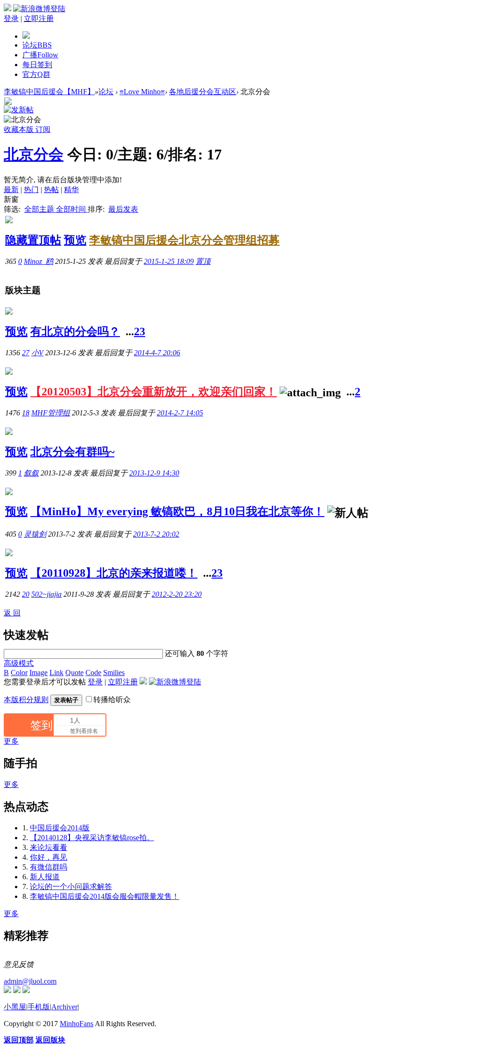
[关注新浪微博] (17, 990)
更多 (11, 741)
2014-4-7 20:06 (157, 353)
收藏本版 (19, 129)
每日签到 (37, 65)
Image (38, 672)
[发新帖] (19, 110)
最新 (11, 189)
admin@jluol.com (30, 981)
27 (25, 353)
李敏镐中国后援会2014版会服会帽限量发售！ (104, 896)
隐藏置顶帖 (33, 240)
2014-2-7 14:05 (180, 413)
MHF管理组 (50, 413)
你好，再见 (48, 857)
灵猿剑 (35, 534)
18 (25, 413)
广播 (40, 55)
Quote (74, 672)
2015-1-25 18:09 (169, 261)
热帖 (51, 189)
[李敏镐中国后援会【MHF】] (26, 36)
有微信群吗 (48, 867)
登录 (11, 18)
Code (93, 672)
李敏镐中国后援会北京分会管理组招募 (184, 240)
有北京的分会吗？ (75, 331)
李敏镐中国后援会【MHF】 (49, 92)
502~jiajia (46, 594)
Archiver (64, 1007)
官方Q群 (36, 74)
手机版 (39, 1007)
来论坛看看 (48, 847)
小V (37, 353)
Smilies (114, 672)
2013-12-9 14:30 (154, 473)
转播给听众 (112, 700)
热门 (31, 189)
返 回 (12, 613)
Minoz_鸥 (38, 261)
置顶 (203, 261)
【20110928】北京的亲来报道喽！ (113, 573)
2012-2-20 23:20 (177, 594)
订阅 (42, 129)
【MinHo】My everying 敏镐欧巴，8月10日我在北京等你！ (177, 511)
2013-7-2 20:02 (156, 534)
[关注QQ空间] (26, 990)
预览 (75, 240)
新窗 (11, 199)
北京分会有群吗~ (72, 452)
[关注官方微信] (7, 990)
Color (19, 672)
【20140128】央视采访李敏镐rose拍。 (92, 838)
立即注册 (39, 18)
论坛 (37, 45)
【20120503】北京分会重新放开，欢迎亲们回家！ (153, 392)
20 (25, 594)
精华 (71, 189)
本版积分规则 (26, 700)
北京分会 (33, 154)
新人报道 (45, 877)
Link (56, 672)
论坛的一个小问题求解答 (71, 886)
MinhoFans (76, 1024)
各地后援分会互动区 (202, 92)
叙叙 (31, 473)
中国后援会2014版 (60, 828)
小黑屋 (15, 1007)
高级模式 (19, 663)
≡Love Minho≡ (142, 92)
